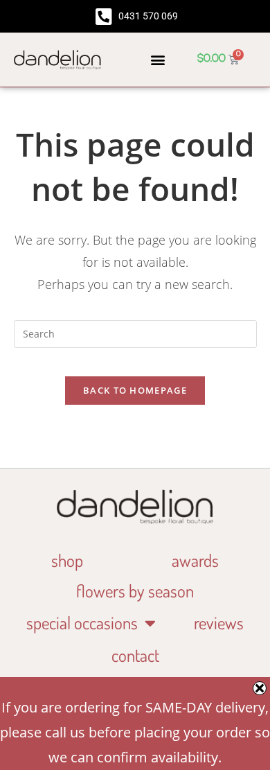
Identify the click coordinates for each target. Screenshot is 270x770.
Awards (195, 560)
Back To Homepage (135, 390)
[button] (157, 59)
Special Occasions (82, 622)
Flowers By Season (135, 590)
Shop (67, 560)
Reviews (219, 622)
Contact (135, 655)
